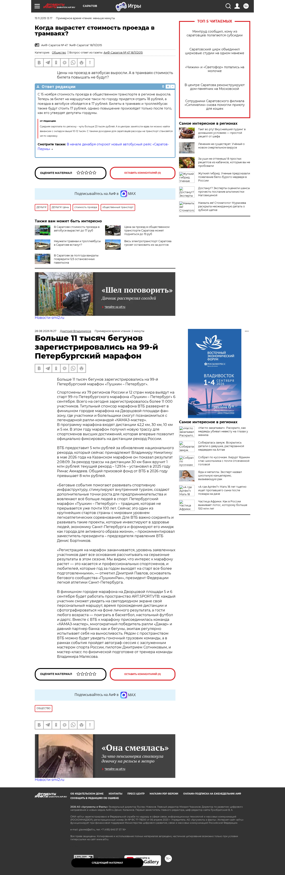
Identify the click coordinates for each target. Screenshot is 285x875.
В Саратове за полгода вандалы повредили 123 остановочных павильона (76, 259)
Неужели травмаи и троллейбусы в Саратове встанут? (77, 242)
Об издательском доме (87, 793)
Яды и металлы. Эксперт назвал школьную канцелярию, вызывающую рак (220, 475)
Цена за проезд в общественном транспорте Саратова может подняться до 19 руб (146, 230)
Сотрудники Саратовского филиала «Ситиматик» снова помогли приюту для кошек (215, 105)
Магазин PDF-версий (164, 793)
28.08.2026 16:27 (45, 331)
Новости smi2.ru (49, 318)
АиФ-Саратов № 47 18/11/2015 (123, 52)
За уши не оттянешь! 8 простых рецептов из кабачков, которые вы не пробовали (224, 162)
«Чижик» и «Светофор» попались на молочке (214, 69)
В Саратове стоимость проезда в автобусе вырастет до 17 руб (77, 228)
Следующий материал (107, 862)
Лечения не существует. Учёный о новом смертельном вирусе (221, 145)
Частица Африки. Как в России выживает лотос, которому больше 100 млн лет (222, 505)
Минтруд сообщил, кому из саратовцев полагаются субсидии (215, 33)
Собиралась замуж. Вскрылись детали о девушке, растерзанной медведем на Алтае (221, 446)
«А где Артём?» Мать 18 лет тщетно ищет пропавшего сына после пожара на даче (222, 490)
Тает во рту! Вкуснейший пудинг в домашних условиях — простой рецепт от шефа (222, 133)
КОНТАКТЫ (115, 793)
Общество (59, 52)
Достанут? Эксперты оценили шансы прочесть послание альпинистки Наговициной (224, 191)
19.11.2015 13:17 (43, 18)
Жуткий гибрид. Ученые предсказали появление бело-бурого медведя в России (224, 177)
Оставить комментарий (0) (142, 172)
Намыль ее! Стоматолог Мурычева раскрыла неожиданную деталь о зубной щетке (222, 206)
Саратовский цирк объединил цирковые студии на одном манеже (214, 51)
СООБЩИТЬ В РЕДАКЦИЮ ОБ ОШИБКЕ (94, 798)
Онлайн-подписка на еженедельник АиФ (212, 793)
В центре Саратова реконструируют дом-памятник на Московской (215, 87)
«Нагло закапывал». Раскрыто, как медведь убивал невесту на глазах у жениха (223, 431)
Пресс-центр (136, 793)
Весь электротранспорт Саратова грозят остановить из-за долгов (147, 242)
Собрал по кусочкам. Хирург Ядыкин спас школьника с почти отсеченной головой (224, 461)
